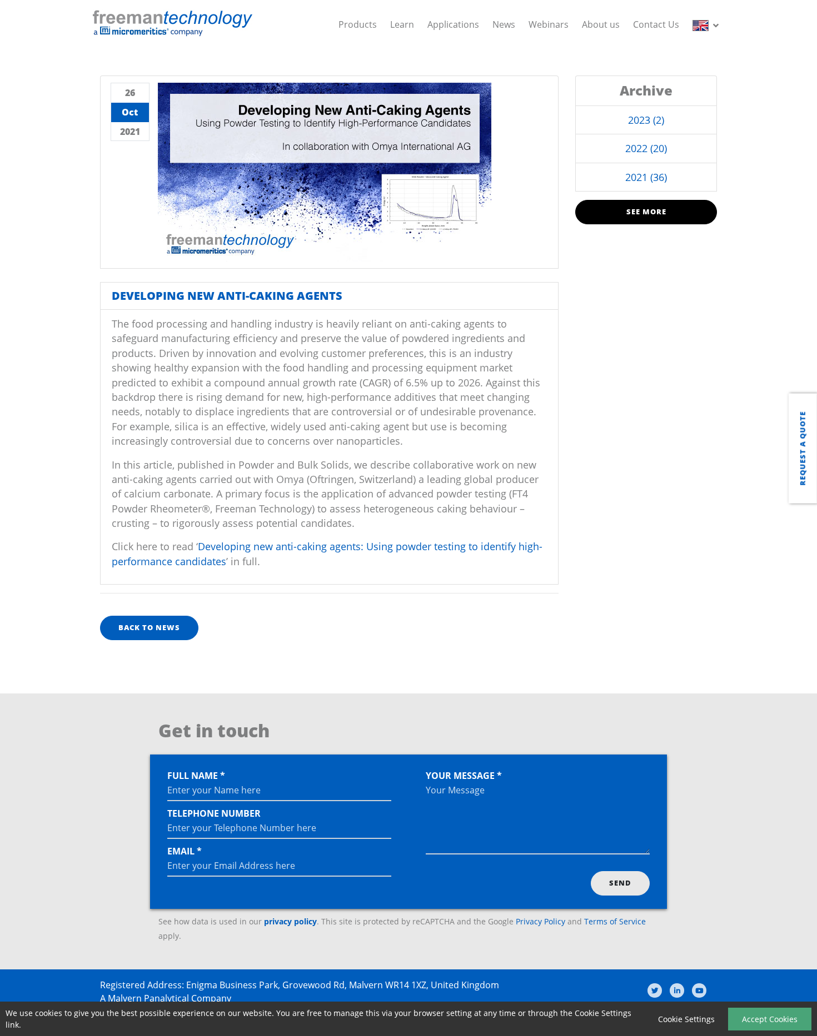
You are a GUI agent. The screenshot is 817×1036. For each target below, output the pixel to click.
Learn (402, 24)
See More (646, 212)
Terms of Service (615, 921)
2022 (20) (646, 148)
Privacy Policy (540, 921)
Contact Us (656, 24)
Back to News (149, 627)
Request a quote (803, 448)
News (503, 24)
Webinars (549, 24)
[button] (708, 24)
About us (601, 24)
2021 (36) (646, 177)
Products (357, 24)
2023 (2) (646, 120)
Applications (453, 24)
